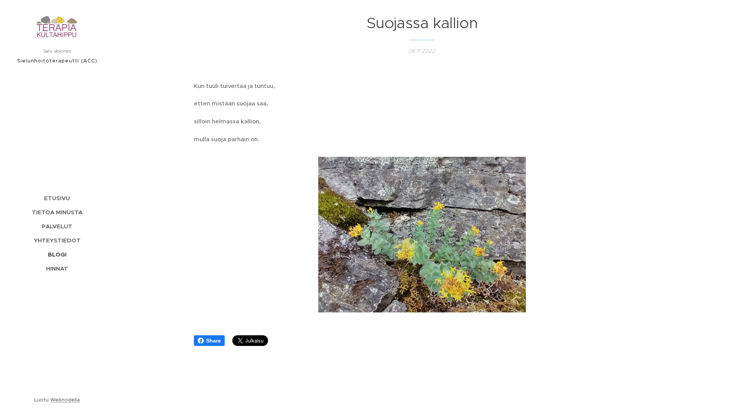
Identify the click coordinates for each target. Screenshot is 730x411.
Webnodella (65, 400)
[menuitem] (57, 198)
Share (213, 341)
